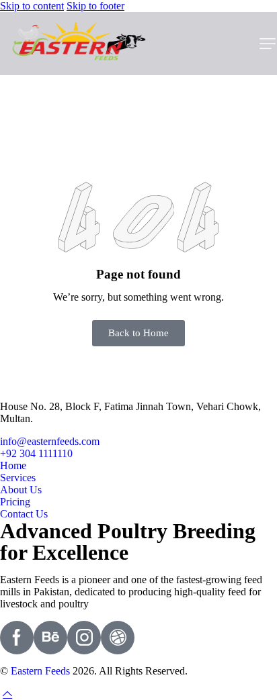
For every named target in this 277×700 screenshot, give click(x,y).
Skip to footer (95, 5)
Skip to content (32, 5)
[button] (267, 43)
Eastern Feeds (40, 671)
